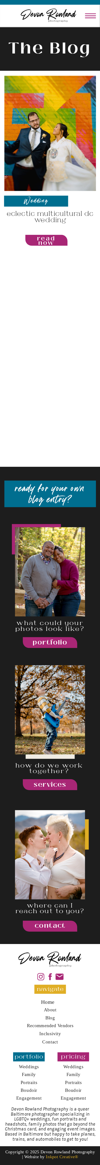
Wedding (36, 200)
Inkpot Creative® (62, 1156)
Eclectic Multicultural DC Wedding (50, 217)
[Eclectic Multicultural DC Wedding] (50, 133)
